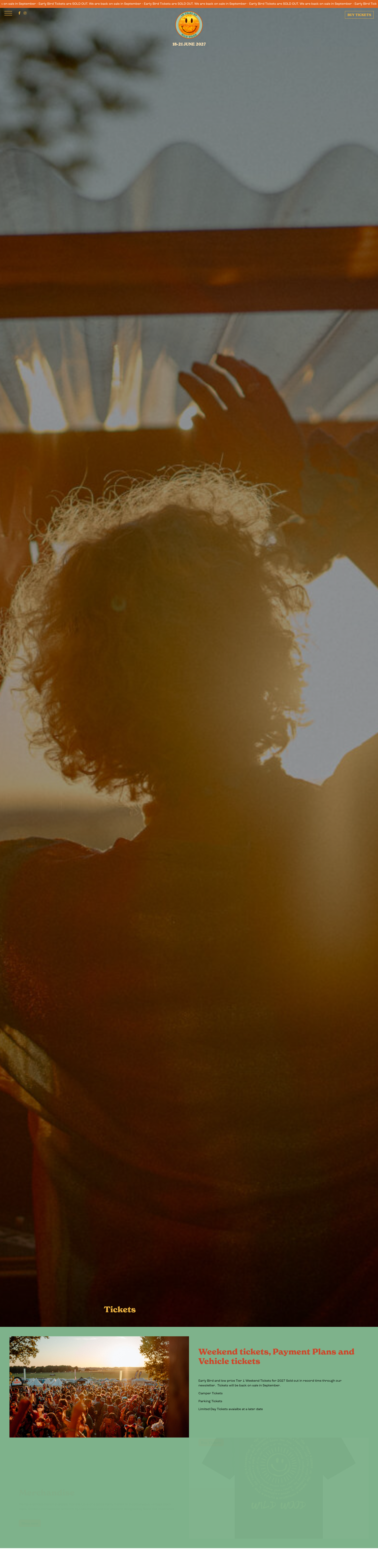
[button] (19, 13)
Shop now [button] (29, 1504)
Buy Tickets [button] (211, 1423)
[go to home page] (189, 25)
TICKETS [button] (359, 15)
